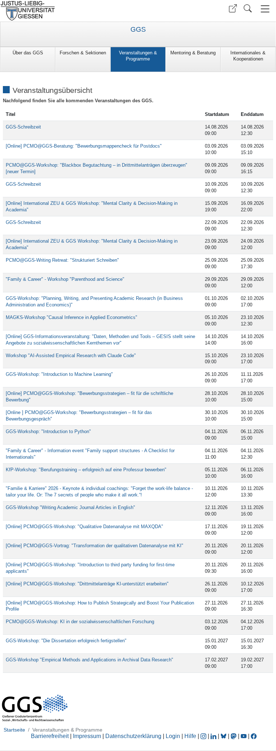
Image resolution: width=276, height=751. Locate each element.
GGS (138, 29)
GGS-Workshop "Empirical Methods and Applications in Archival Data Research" (89, 659)
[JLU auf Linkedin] (214, 736)
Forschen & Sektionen (83, 52)
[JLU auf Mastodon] (234, 736)
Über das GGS (28, 52)
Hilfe (190, 736)
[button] (233, 8)
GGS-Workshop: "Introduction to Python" (48, 431)
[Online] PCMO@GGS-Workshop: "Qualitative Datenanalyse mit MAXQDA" (84, 526)
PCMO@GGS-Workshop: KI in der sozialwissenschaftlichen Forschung (80, 621)
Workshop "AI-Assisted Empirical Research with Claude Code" (71, 355)
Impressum (87, 736)
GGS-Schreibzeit (23, 127)
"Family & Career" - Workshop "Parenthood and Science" (65, 279)
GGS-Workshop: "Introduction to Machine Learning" (59, 374)
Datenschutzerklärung (133, 736)
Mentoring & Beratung (193, 52)
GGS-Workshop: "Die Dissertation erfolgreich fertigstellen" (66, 640)
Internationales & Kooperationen (248, 56)
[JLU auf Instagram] (204, 736)
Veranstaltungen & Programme (138, 56)
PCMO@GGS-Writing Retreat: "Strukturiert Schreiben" (62, 260)
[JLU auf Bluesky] (224, 736)
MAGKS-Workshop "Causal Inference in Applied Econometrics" (71, 317)
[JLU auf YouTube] (244, 736)
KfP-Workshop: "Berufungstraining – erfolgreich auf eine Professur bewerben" (86, 469)
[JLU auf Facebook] (254, 736)
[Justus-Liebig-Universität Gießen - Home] (68, 11)
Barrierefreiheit (50, 736)
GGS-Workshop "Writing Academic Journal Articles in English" (70, 507)
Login (173, 736)
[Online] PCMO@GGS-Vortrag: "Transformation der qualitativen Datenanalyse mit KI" (94, 545)
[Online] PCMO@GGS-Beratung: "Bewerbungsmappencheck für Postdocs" (84, 146)
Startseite (14, 730)
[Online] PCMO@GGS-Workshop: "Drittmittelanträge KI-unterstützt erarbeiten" (87, 583)
